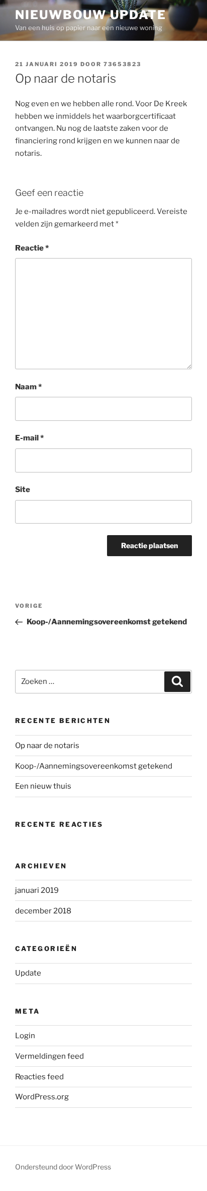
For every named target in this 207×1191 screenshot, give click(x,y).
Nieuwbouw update (90, 15)
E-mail (29, 437)
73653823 (122, 64)
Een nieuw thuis (43, 786)
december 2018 (43, 910)
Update (28, 973)
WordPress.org (42, 1096)
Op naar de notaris (47, 745)
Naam (28, 386)
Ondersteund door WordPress (63, 1166)
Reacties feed (39, 1076)
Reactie (32, 248)
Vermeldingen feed (49, 1056)
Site (22, 489)
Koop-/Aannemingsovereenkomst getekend (93, 766)
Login (25, 1035)
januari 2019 (37, 890)
